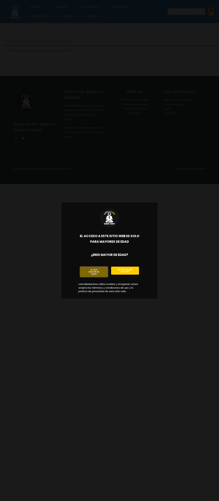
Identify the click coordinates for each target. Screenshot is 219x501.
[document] (109, 250)
